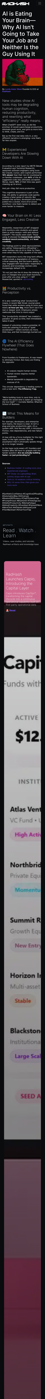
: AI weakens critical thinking (27, 479)
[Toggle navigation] (39, 3)
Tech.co (10, 479)
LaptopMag (28, 279)
